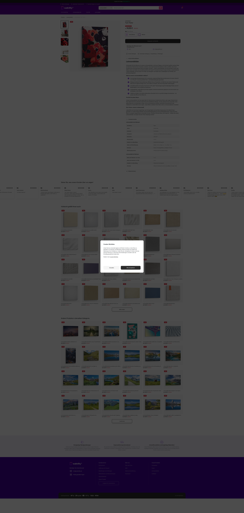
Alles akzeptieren (131, 267)
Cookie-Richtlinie (114, 257)
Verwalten (111, 267)
